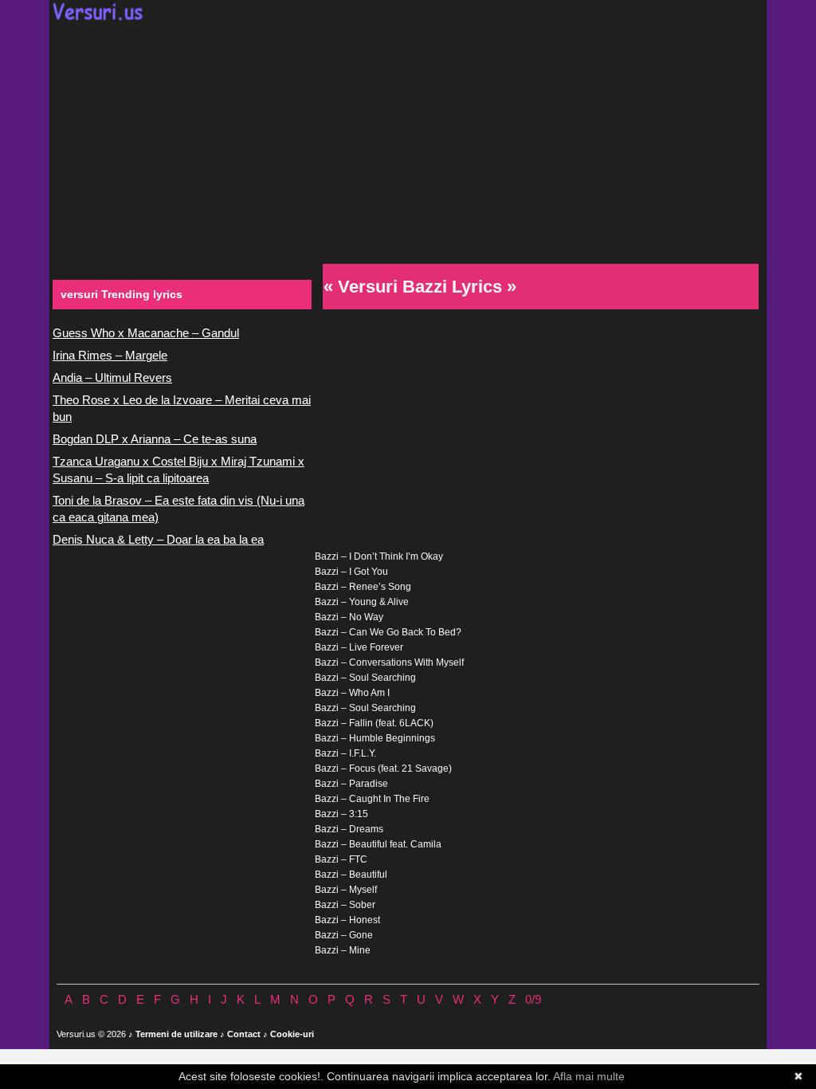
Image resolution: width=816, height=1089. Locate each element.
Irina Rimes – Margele (110, 355)
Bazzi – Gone (344, 935)
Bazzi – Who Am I (352, 692)
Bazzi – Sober (345, 904)
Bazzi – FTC (341, 859)
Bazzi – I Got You (351, 571)
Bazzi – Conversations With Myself (389, 662)
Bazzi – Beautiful (351, 874)
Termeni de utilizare (176, 1034)
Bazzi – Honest (347, 920)
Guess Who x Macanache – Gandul (146, 333)
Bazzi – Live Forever (359, 647)
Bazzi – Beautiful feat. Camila (378, 844)
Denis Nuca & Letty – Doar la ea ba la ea (158, 539)
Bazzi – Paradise (351, 783)
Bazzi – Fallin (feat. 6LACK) (374, 723)
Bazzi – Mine (343, 950)
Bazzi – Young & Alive (362, 601)
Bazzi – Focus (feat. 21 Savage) (383, 768)
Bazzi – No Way (349, 617)
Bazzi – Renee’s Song (363, 586)
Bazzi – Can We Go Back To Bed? (388, 632)
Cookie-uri (292, 1034)
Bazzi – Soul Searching (365, 677)
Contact (244, 1034)
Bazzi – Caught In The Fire (372, 798)
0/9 (533, 999)
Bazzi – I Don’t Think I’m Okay (379, 556)
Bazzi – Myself (346, 889)
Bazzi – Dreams (349, 829)
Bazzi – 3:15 (341, 814)
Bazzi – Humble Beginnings (375, 738)
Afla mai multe (589, 1076)
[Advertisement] (408, 140)
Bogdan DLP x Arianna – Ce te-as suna (155, 439)
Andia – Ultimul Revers (112, 377)
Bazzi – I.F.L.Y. (345, 753)
